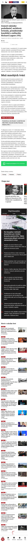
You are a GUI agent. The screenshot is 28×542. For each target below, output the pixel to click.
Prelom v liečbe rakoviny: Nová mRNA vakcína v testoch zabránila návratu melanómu (15, 271)
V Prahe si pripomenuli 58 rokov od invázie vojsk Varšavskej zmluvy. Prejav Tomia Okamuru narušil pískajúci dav (8, 517)
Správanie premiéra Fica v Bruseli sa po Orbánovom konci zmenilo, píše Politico (9, 424)
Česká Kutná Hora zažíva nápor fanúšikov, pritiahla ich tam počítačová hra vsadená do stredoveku (9, 393)
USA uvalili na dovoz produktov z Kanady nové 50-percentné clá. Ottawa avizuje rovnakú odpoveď (9, 485)
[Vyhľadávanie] (3, 2)
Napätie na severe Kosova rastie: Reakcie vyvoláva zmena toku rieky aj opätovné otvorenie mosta (15, 246)
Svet (3, 326)
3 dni (14, 213)
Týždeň (23, 213)
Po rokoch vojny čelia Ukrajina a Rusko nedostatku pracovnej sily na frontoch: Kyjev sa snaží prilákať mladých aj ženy (9, 444)
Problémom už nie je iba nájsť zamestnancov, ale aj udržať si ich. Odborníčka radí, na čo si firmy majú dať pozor (15, 296)
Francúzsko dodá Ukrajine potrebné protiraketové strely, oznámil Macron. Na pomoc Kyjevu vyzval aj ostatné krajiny (8, 455)
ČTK (4, 40)
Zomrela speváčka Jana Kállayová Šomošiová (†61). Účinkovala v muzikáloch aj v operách (13, 199)
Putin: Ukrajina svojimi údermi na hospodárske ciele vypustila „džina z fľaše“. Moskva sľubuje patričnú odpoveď (9, 434)
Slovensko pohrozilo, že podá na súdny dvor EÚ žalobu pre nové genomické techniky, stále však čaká (15, 287)
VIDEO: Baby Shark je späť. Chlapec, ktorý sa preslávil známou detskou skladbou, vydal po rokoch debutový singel (8, 414)
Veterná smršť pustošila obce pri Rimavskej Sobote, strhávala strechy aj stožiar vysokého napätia (15, 305)
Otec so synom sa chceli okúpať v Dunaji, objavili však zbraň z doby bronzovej (13, 279)
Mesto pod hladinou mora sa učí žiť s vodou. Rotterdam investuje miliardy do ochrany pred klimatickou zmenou (9, 496)
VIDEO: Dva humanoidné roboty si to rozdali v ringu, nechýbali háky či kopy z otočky (9, 528)
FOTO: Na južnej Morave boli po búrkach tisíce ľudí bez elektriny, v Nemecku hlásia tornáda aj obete (9, 361)
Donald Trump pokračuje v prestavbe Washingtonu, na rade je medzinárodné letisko (8, 465)
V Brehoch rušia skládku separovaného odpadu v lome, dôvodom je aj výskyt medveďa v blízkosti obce (15, 313)
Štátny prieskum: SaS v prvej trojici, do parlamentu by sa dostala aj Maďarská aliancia (15, 262)
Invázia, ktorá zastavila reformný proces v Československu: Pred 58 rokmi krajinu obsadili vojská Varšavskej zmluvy (9, 382)
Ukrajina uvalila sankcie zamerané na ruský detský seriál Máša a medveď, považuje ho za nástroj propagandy (9, 341)
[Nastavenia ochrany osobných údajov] (2, 539)
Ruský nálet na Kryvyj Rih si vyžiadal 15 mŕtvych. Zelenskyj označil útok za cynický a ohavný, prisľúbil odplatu (9, 506)
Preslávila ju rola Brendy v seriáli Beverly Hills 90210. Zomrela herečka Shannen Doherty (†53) (13, 122)
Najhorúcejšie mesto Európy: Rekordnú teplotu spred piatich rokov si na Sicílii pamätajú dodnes (9, 475)
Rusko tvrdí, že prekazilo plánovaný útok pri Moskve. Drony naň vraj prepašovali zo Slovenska (8, 330)
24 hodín (4, 213)
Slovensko (8, 184)
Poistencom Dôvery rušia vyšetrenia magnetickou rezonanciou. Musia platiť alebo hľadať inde (15, 254)
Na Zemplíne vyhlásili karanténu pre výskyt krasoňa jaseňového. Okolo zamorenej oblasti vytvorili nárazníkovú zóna (14, 236)
